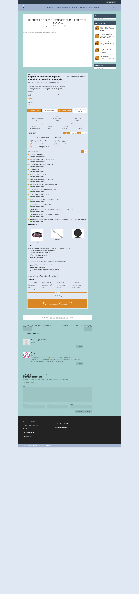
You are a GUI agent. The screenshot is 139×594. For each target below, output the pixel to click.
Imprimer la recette (35, 110)
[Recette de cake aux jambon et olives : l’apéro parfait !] (97, 28)
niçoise (37, 276)
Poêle (37, 242)
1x (79, 133)
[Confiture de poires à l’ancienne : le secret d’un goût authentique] (97, 36)
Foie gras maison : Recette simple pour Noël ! (107, 58)
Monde (62, 26)
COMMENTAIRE (27, 386)
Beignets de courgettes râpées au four (40, 252)
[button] (28, 98)
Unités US (74, 133)
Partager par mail (50, 110)
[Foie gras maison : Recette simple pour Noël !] (97, 58)
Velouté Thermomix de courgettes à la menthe (42, 250)
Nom (25, 404)
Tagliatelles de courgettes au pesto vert (41, 254)
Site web (72, 404)
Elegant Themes (33, 445)
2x (82, 133)
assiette (78, 239)
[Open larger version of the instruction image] (37, 156)
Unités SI (66, 133)
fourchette (57, 239)
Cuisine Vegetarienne (38, 340)
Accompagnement (46, 26)
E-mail (49, 404)
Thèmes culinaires (63, 7)
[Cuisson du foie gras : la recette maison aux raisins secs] (97, 50)
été (33, 276)
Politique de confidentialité (30, 425)
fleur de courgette (32, 275)
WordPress (48, 445)
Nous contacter (27, 436)
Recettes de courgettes (36, 257)
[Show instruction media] (82, 151)
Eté (58, 26)
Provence (44, 276)
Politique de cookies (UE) (61, 424)
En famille (54, 26)
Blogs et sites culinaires (61, 427)
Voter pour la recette (28, 382)
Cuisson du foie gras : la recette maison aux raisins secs (106, 51)
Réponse (79, 346)
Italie (40, 276)
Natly (33, 353)
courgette (40, 275)
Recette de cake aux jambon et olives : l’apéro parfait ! (107, 28)
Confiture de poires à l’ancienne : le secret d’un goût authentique (107, 36)
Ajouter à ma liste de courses (81, 110)
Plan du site (26, 429)
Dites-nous (51, 304)
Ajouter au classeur (66, 110)
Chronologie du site (28, 432)
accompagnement (53, 276)
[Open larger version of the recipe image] (77, 85)
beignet (45, 275)
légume (50, 275)
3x (85, 133)
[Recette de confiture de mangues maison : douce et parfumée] (97, 43)
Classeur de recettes (79, 7)
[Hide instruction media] (85, 151)
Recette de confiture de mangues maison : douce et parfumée (107, 43)
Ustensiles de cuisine (96, 7)
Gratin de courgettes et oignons (39, 255)
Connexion (111, 7)
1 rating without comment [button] (47, 375)
